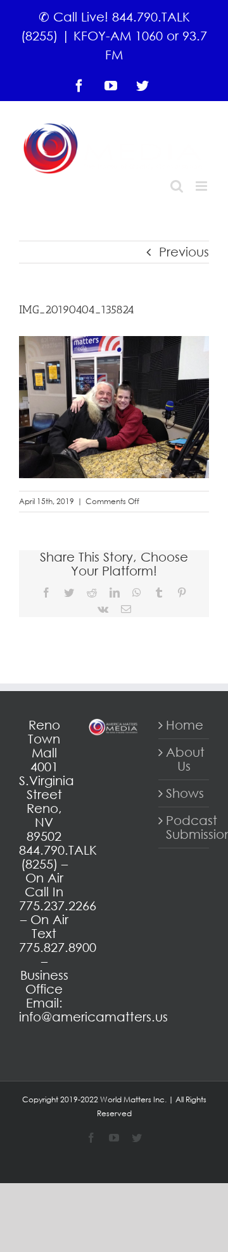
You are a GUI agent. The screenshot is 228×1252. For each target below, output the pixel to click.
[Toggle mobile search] (176, 186)
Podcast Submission (184, 827)
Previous (184, 251)
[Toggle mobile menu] (202, 186)
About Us (184, 759)
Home (184, 725)
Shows (184, 793)
